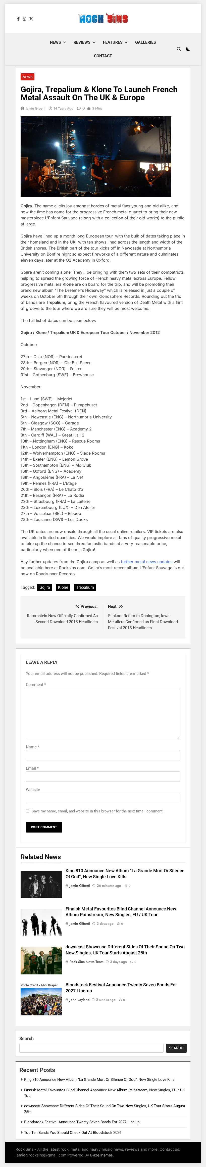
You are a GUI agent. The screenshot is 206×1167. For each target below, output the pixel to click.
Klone (63, 587)
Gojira (44, 587)
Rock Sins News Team (87, 961)
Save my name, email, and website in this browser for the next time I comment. (98, 811)
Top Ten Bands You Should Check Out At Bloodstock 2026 (72, 1132)
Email (32, 768)
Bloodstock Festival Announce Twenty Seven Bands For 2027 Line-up (81, 1122)
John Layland (79, 999)
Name (32, 747)
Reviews (82, 42)
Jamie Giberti (35, 108)
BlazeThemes (101, 1155)
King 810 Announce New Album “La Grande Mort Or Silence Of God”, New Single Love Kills (99, 1079)
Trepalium (85, 587)
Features (113, 42)
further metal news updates (146, 561)
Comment (36, 684)
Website (33, 789)
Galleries (145, 42)
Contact (103, 56)
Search (26, 1038)
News (55, 42)
